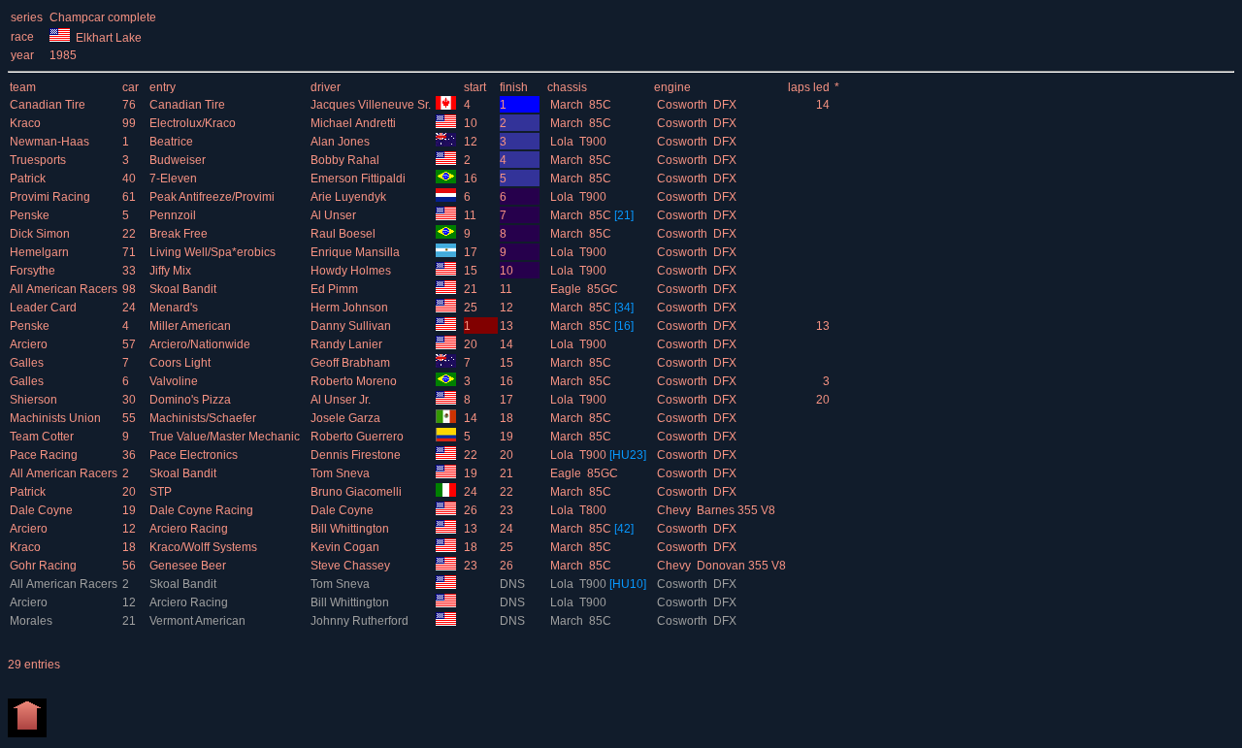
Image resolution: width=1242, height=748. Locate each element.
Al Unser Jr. (342, 400)
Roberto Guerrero (358, 436)
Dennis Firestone (357, 455)
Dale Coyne (43, 510)
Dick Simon (41, 234)
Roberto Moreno (355, 381)
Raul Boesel (344, 234)
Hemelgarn (41, 252)
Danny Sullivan (352, 326)
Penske (31, 215)
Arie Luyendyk (349, 197)
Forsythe (34, 270)
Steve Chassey (351, 565)
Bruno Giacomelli (357, 492)
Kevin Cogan (346, 547)
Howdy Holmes (352, 270)
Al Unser (334, 215)
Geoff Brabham (351, 363)
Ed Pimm (335, 289)
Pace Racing (45, 455)
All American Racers (65, 289)
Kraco (27, 123)
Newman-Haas (51, 141)
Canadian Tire (49, 105)
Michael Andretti (354, 123)
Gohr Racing (45, 565)
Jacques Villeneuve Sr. (372, 105)
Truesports (39, 160)
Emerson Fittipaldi (359, 178)
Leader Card (45, 307)
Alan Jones (341, 141)
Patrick (29, 178)
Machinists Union (57, 418)
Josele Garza (346, 418)
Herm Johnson (350, 307)
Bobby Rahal (346, 160)
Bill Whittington (351, 529)
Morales (32, 621)
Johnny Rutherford (360, 621)
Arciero (30, 344)
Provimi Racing (51, 197)
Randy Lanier (347, 344)
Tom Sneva (341, 473)
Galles (28, 363)
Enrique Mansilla (356, 252)
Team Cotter (43, 436)
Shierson (35, 400)
